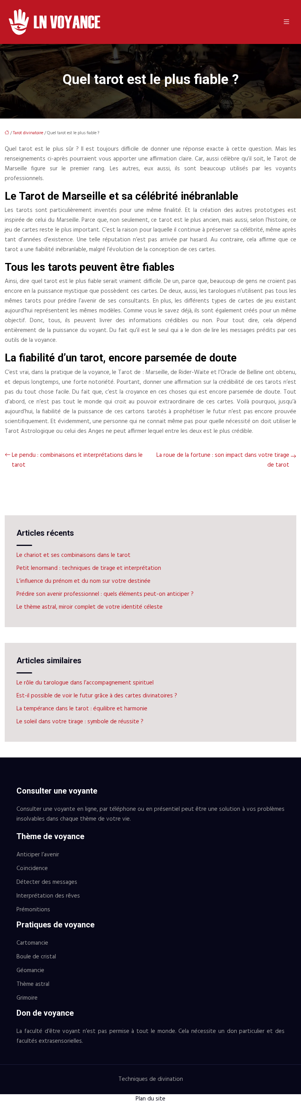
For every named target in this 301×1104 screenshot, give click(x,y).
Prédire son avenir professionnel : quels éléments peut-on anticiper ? (105, 594)
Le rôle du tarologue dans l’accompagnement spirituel (85, 683)
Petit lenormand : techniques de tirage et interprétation (88, 568)
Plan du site (150, 1099)
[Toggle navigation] (286, 22)
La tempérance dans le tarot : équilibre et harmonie (81, 708)
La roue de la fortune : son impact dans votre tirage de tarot (222, 460)
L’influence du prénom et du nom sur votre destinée (83, 581)
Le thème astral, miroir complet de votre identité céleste (89, 607)
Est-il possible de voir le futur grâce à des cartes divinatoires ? (96, 696)
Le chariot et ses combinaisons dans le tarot (73, 555)
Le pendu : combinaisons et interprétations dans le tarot (77, 460)
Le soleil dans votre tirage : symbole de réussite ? (79, 721)
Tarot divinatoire (28, 133)
